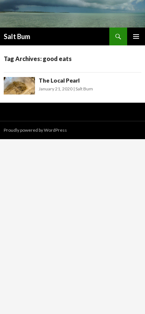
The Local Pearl (59, 80)
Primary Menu (136, 36)
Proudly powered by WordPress (35, 130)
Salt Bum (17, 36)
